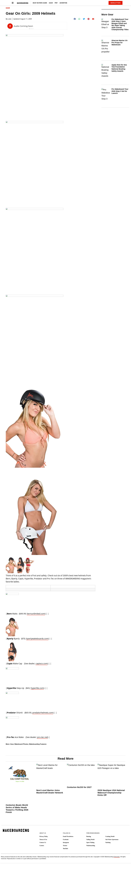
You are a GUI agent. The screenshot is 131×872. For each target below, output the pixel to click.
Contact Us (43, 842)
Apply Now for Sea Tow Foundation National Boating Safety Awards (119, 68)
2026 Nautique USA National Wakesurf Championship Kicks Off (111, 792)
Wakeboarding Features (37, 744)
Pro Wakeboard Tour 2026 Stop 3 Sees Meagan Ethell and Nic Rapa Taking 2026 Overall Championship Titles (120, 24)
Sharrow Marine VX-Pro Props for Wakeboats (120, 43)
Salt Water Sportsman (111, 839)
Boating (88, 836)
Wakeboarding (90, 845)
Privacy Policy (44, 836)
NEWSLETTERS (115, 3)
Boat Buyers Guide (40, 3)
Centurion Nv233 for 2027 (79, 787)
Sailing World (90, 839)
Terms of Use (43, 839)
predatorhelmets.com (42, 712)
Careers (42, 845)
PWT (56, 3)
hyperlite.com (37, 688)
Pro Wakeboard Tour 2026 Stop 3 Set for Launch (120, 91)
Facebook (65, 839)
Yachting (107, 842)
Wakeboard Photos (21, 744)
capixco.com (41, 663)
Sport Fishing (90, 842)
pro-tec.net (42, 737)
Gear (51, 3)
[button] (75, 19)
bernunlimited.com (36, 613)
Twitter (65, 845)
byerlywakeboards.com (37, 638)
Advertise (63, 3)
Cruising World (109, 836)
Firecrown (117, 856)
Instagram (66, 842)
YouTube (65, 848)
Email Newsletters (68, 836)
